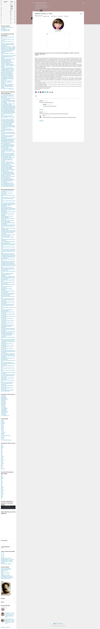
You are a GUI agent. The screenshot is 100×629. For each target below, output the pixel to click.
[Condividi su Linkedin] (43, 92)
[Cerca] (83, 3)
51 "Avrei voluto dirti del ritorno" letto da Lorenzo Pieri (7, 295)
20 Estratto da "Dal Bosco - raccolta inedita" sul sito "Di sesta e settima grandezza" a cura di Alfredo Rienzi (8, 48)
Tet (1, 453)
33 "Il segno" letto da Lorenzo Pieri (8, 261)
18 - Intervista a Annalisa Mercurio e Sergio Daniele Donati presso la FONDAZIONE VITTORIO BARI (8, 140)
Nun (1, 459)
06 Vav (2, 425)
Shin (2, 466)
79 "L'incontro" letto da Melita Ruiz (8, 350)
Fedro (44, 115)
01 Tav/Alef (3, 395)
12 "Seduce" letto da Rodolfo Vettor (8, 225)
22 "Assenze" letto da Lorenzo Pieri (8, 243)
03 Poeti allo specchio (5, 29)
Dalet (2, 447)
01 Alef (2, 420)
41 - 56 (2, 557)
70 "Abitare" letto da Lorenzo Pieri (8, 333)
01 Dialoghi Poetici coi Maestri (7, 27)
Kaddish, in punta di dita (5, 569)
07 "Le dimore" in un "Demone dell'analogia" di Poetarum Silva (7, 77)
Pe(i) (2, 462)
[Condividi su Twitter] (38, 92)
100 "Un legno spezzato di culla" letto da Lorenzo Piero (7, 221)
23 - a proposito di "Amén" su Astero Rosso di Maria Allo (7, 124)
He (1, 449)
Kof (1, 464)
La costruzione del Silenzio (6, 576)
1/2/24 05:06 (46, 112)
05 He (2, 424)
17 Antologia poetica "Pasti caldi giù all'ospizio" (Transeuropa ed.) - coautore (8, 56)
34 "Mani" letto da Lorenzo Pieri (7, 262)
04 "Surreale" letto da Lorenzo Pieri (8, 197)
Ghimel (2, 446)
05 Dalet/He (3, 400)
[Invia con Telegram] (45, 92)
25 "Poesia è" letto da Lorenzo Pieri (8, 249)
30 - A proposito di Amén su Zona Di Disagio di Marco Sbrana (8, 104)
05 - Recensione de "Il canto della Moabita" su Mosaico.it (8, 177)
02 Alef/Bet (3, 396)
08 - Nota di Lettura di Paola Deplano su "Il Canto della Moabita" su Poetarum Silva (8, 169)
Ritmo (2, 571)
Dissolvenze (60, 16)
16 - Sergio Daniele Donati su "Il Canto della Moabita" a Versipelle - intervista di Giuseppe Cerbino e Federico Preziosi (8, 146)
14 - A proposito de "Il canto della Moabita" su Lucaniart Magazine (7, 154)
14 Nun (2, 434)
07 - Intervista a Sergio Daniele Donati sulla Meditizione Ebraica (7, 172)
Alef (2, 444)
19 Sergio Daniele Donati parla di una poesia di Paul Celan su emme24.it (7, 51)
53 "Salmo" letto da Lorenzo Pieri (7, 298)
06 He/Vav (3, 401)
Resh (2, 465)
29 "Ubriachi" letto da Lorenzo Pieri (8, 254)
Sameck (2, 460)
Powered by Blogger (59, 623)
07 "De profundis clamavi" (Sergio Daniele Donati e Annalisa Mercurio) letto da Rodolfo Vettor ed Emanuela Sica (8, 204)
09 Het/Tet (3, 404)
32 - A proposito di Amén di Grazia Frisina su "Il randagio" (8, 99)
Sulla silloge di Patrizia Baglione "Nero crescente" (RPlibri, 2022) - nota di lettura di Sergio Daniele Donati (10, 621)
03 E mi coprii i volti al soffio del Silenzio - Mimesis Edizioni (7, 85)
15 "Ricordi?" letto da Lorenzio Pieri (8, 230)
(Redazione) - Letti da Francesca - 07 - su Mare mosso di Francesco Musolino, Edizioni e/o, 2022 (10, 615)
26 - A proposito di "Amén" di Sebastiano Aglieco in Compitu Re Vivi (8, 117)
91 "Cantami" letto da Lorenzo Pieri (8, 374)
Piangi (2, 574)
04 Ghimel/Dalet (4, 399)
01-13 (2, 548)
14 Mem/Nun (3, 410)
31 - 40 (2, 556)
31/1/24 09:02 (46, 100)
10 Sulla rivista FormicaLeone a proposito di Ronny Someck (7, 72)
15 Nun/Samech (4, 411)
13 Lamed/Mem (4, 409)
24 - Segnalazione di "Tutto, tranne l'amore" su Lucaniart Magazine (8, 122)
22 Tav (2, 438)
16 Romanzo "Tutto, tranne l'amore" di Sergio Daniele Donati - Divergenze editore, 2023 (8, 60)
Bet (1, 445)
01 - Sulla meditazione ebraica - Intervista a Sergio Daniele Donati (7, 186)
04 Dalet (2, 423)
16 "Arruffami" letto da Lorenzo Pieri (8, 231)
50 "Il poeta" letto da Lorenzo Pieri (8, 293)
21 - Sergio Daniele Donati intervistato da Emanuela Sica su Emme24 (7, 130)
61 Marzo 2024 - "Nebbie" (6, 563)
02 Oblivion (3, 28)
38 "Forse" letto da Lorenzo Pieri (7, 267)
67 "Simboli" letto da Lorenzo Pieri (8, 328)
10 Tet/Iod (3, 405)
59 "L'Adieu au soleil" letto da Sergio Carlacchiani (7, 310)
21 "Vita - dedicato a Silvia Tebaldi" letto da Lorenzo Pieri (8, 242)
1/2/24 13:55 (48, 115)
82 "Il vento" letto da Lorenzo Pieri (8, 354)
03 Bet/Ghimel (4, 398)
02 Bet (2, 421)
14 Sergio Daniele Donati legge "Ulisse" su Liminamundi (7, 63)
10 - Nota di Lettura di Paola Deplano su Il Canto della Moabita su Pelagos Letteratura (8, 163)
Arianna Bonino (54, 16)
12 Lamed (3, 432)
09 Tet (2, 429)
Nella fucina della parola (6, 568)
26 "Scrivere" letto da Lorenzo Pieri (8, 250)
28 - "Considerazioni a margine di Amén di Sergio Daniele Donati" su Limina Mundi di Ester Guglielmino (8, 110)
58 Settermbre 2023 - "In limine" (7, 559)
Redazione (66, 16)
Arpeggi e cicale (4, 570)
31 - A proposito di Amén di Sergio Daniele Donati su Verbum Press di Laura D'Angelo (8, 101)
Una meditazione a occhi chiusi (7, 577)
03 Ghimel (3, 422)
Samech (2, 490)
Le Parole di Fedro (41, 3)
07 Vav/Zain (3, 402)
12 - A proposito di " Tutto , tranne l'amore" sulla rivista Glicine (7, 158)
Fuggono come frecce (5, 575)
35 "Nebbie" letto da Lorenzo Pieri (8, 263)
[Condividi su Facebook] (36, 92)
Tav (1, 467)
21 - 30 (2, 555)
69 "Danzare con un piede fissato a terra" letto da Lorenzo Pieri (8, 332)
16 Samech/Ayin (4, 412)
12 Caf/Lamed (4, 407)
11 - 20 (2, 553)
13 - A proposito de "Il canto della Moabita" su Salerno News (7, 156)
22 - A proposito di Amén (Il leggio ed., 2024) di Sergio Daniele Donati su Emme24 (8, 126)
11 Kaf (2, 431)
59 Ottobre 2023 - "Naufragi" (6, 560)
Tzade (2, 463)
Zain (2, 451)
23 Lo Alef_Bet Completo (6, 440)
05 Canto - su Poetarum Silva (7, 81)
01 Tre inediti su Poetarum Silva (7, 88)
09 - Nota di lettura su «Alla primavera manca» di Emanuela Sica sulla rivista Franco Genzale (8, 166)
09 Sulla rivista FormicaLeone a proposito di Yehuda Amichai (7, 74)
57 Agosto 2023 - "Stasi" (6, 558)
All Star (48, 16)
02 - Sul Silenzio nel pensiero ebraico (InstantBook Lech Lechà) (7, 183)
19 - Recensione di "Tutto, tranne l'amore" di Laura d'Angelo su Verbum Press (7, 136)
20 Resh (2, 436)
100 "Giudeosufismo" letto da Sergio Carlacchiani (7, 217)
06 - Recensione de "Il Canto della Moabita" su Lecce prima (8, 175)
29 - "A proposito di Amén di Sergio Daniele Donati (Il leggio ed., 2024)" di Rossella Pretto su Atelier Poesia (8, 107)
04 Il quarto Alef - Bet (5, 30)
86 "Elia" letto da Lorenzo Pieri (7, 362)
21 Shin (2, 437)
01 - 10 (2, 552)
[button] (81, 14)
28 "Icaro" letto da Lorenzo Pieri (7, 253)
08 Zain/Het (3, 403)
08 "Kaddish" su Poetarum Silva (7, 75)
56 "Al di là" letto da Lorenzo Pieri (7, 304)
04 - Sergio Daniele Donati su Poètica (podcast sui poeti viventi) (8, 179)
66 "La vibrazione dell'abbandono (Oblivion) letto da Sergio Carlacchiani (7, 326)
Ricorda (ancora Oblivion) (6, 578)
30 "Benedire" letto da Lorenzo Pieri (8, 255)
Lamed (2, 456)
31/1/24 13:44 (49, 104)
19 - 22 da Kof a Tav (5, 415)
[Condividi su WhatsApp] (47, 92)
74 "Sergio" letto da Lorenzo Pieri (7, 340)
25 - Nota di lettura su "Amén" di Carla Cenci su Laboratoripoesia (7, 120)
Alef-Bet (2, 468)
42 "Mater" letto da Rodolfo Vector (8, 276)
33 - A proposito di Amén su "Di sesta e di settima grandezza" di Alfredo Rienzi (7, 96)
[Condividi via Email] (50, 92)
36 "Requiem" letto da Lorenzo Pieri (8, 264)
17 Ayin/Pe (3, 413)
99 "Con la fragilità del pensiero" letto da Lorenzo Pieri (7, 390)
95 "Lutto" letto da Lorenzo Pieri (7, 382)
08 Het (2, 427)
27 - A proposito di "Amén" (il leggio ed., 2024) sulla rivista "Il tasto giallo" (8, 113)
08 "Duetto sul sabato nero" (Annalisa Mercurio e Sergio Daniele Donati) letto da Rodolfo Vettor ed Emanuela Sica (8, 209)
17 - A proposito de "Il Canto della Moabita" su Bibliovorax (8, 143)
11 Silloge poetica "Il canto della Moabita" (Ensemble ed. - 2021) (7, 69)
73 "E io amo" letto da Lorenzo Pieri (8, 339)
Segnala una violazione (5, 627)
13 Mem (2, 433)
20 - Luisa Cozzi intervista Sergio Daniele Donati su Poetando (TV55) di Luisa (8, 133)
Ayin (2, 461)
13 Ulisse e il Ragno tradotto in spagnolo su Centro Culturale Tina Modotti (7, 65)
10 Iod (2, 430)
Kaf (1, 455)
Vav (1, 450)
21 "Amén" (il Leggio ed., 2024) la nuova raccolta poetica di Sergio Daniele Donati (7, 44)
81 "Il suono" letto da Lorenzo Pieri (8, 353)
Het (1, 452)
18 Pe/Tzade (3, 414)
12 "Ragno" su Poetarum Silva (7, 67)
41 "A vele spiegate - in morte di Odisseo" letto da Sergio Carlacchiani (7, 274)
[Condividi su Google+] (40, 92)
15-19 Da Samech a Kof (6, 435)
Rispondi (41, 109)
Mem (2, 457)
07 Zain (2, 426)
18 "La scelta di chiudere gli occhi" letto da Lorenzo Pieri (8, 235)
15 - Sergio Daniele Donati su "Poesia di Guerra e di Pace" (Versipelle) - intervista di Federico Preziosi (8, 150)
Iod (1, 454)
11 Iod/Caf (3, 406)
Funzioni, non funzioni (5, 572)
